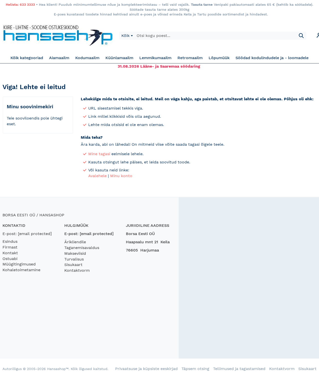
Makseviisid (75, 253)
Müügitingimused (19, 264)
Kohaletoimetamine (21, 269)
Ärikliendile (75, 242)
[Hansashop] (57, 35)
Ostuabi (9, 258)
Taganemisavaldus (81, 247)
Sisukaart (73, 264)
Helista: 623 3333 (20, 4)
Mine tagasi (99, 153)
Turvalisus (74, 259)
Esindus (9, 241)
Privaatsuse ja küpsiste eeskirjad (146, 368)
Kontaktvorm (77, 270)
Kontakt (10, 253)
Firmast (9, 247)
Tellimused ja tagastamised (239, 368)
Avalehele (97, 175)
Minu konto (121, 175)
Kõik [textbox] (125, 35)
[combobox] (127, 36)
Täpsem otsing (195, 368)
